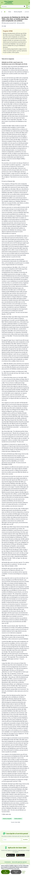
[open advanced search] (24, 6)
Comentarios (8, 862)
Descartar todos (16, 872)
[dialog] (15, 869)
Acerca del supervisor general (19, 862)
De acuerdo (5, 872)
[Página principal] (4, 12)
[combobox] (12, 6)
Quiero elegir (23, 872)
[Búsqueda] (28, 6)
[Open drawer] (29, 3)
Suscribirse (25, 839)
